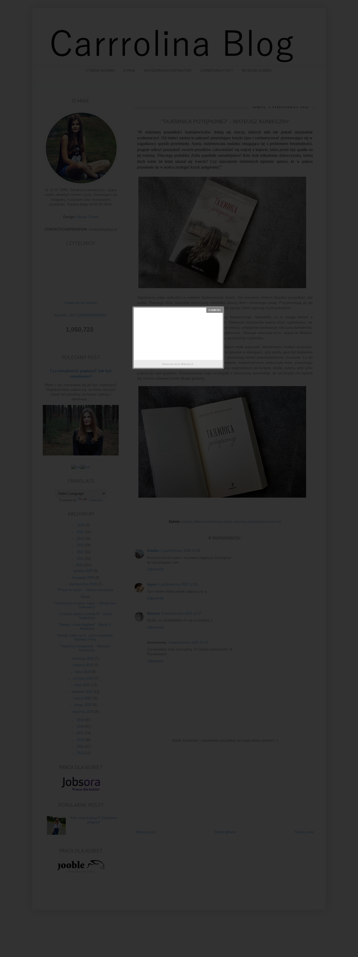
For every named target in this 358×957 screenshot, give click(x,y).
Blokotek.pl (187, 364)
